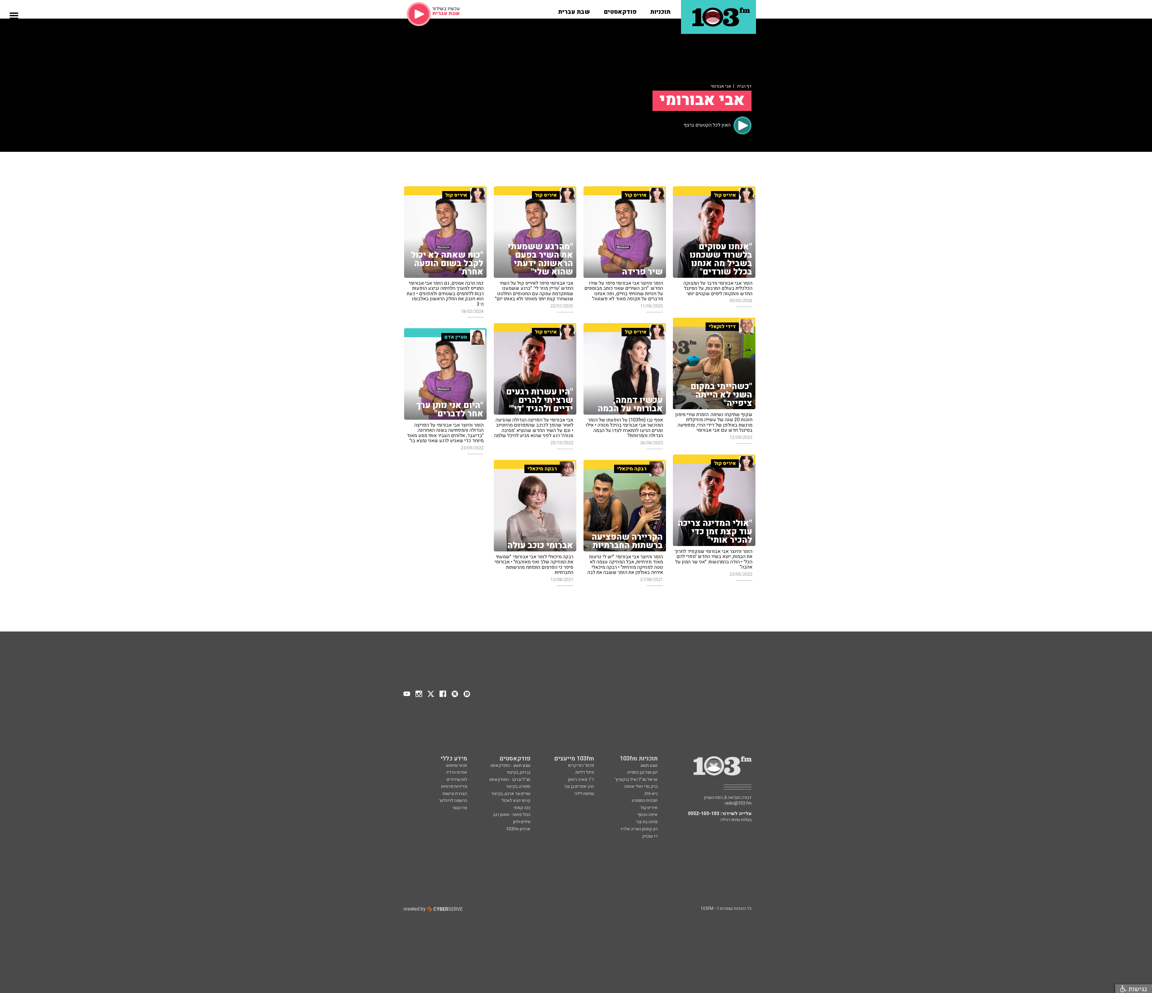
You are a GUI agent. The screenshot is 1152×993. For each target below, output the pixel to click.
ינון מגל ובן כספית (642, 772)
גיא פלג (651, 793)
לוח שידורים (457, 779)
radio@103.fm (738, 803)
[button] (660, 9)
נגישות (1136, 988)
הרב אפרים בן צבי (579, 786)
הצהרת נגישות (454, 793)
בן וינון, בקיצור (518, 772)
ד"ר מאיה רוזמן (581, 779)
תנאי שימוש (456, 765)
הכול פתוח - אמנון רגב (511, 814)
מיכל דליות (584, 772)
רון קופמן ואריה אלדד (639, 829)
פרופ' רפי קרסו (581, 765)
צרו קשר (459, 808)
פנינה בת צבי (647, 822)
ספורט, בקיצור (518, 786)
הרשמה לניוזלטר (453, 800)
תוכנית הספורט (645, 800)
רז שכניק (650, 836)
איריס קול (649, 808)
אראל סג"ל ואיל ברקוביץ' (636, 779)
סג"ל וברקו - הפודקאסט (509, 779)
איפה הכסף (648, 814)
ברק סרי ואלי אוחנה (641, 786)
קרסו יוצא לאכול (516, 800)
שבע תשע (649, 765)
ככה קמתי (522, 808)
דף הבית (744, 86)
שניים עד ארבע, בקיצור (510, 793)
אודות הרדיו (456, 772)
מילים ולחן (521, 822)
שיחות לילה (584, 793)
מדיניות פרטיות (454, 786)
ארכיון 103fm (518, 829)
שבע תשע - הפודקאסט (510, 765)
